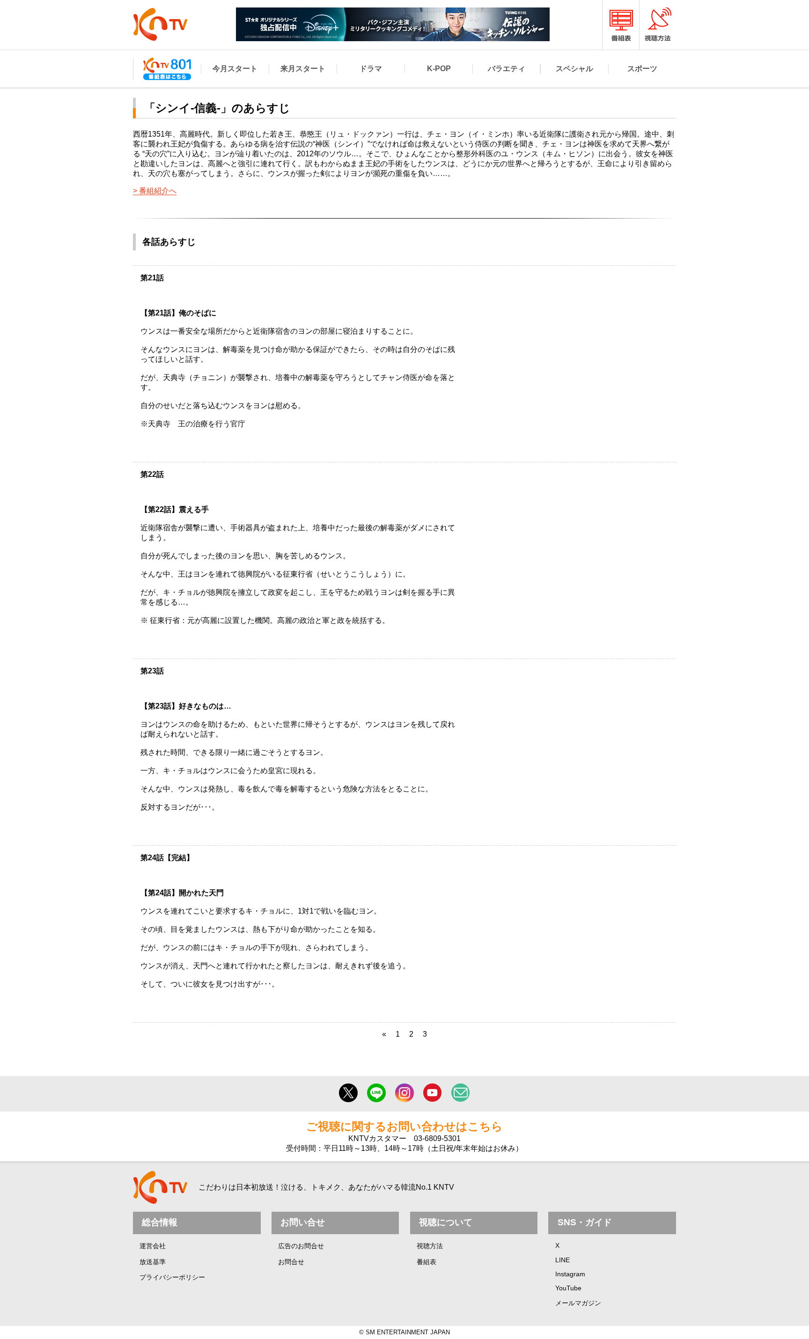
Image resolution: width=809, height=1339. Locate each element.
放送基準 (153, 1262)
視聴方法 (430, 1246)
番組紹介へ (158, 191)
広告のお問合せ (301, 1246)
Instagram (570, 1274)
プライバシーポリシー (172, 1277)
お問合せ (291, 1262)
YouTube (568, 1288)
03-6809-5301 (437, 1138)
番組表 (426, 1262)
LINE (562, 1260)
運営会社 (153, 1246)
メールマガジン (578, 1303)
